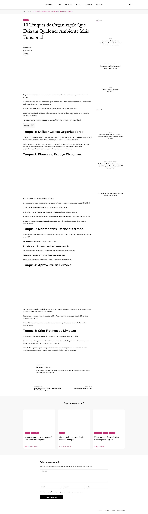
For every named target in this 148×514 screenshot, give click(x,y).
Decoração (68, 4)
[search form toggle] (130, 4)
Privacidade (121, 510)
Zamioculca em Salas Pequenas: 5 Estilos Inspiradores (110, 67)
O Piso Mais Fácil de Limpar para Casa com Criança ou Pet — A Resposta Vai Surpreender (110, 166)
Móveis (98, 4)
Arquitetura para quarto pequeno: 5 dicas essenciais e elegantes (38, 438)
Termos (113, 510)
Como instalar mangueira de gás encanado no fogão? (71, 438)
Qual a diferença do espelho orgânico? (110, 90)
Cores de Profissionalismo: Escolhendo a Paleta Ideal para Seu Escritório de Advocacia (110, 43)
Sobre (107, 510)
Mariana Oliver (27, 47)
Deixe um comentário (28, 54)
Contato (100, 510)
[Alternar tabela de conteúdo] (31, 125)
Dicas (77, 4)
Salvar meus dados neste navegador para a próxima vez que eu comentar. (64, 492)
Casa (59, 4)
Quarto (112, 432)
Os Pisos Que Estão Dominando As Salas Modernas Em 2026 (110, 194)
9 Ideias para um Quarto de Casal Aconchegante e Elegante (106, 438)
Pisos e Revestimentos (110, 161)
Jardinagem (88, 4)
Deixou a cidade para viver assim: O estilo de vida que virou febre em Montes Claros (110, 136)
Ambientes (49, 4)
